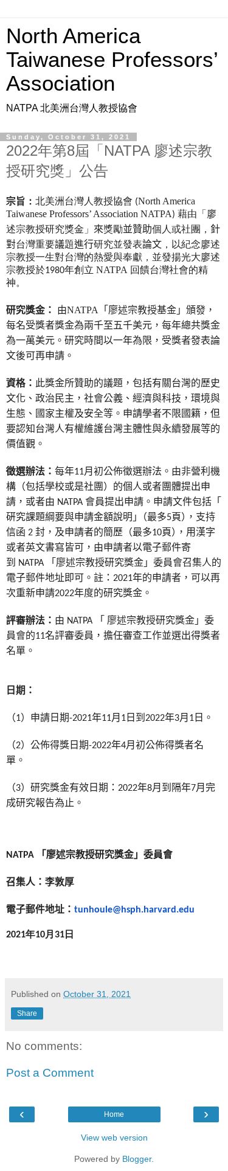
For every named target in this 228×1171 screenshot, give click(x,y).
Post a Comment (50, 1072)
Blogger (136, 1159)
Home (114, 1114)
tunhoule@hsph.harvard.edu (134, 910)
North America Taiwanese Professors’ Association (112, 59)
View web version (114, 1137)
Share (27, 1013)
